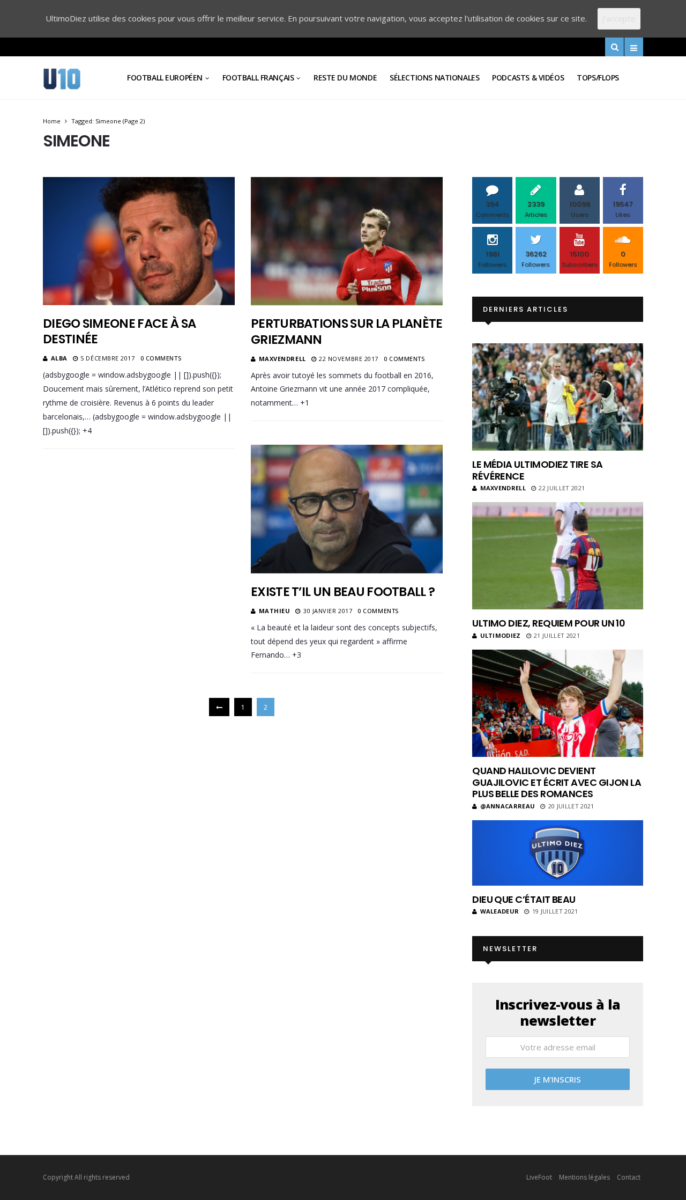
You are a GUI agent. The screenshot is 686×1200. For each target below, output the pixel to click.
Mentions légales (584, 1177)
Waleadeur (499, 911)
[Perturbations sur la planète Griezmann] (347, 241)
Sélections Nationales (434, 77)
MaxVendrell (282, 359)
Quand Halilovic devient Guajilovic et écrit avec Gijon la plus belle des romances (556, 782)
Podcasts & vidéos (528, 77)
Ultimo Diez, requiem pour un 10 (548, 623)
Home (52, 121)
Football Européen (165, 77)
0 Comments (161, 358)
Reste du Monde (345, 77)
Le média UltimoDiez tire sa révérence (537, 470)
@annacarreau (507, 806)
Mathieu (274, 611)
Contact (628, 1177)
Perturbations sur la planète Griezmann (347, 331)
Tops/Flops (598, 77)
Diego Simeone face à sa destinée (119, 331)
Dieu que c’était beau (524, 899)
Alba (59, 358)
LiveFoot (539, 1177)
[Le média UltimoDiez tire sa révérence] (557, 397)
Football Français (258, 77)
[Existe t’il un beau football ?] (347, 509)
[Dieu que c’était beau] (557, 853)
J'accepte (619, 18)
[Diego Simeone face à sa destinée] (139, 241)
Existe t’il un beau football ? (343, 591)
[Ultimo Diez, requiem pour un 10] (557, 555)
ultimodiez (500, 635)
